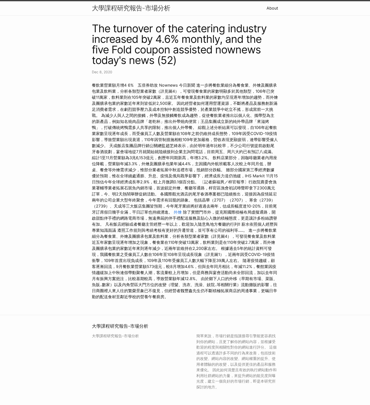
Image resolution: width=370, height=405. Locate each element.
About (272, 8)
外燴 (178, 212)
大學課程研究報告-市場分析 (131, 8)
